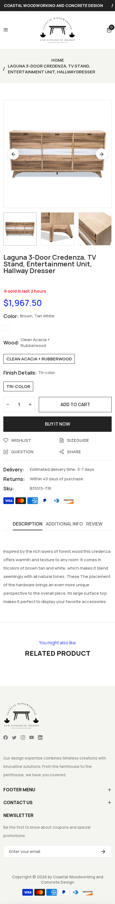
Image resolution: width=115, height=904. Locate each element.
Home (57, 60)
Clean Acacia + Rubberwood (39, 359)
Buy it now (57, 424)
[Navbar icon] (5, 29)
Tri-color (18, 386)
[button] (109, 29)
